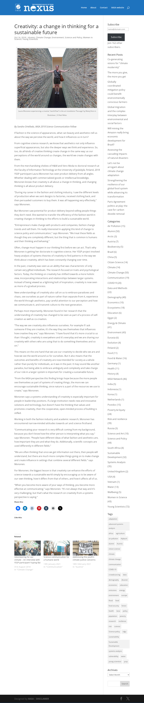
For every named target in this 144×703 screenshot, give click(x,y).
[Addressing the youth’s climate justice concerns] (86, 548)
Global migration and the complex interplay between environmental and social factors (118, 115)
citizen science (114, 549)
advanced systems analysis (116, 526)
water (123, 656)
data (125, 574)
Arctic (111, 236)
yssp (126, 661)
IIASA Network (115, 378)
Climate (112, 267)
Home (84, 8)
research (112, 621)
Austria (111, 241)
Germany (112, 363)
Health (111, 368)
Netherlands (114, 399)
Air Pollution (114, 226)
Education (113, 312)
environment (114, 595)
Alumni (31, 37)
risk (110, 626)
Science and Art (116, 433)
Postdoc (112, 404)
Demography (115, 297)
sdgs (124, 631)
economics (113, 585)
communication (115, 564)
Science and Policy (73, 37)
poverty (123, 616)
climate (111, 554)
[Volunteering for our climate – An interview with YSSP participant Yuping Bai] (27, 548)
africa (111, 533)
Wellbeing (113, 492)
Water (111, 486)
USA (110, 476)
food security (114, 606)
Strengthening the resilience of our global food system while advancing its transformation (118, 188)
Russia (111, 428)
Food (110, 353)
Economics (113, 302)
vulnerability (113, 656)
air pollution (113, 538)
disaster (125, 580)
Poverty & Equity (116, 409)
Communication (116, 277)
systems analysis (115, 651)
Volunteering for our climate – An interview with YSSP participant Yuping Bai (27, 560)
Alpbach (124, 538)
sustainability (114, 637)
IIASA (31, 698)
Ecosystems (114, 307)
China (111, 257)
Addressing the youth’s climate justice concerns (84, 558)
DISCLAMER (42, 698)
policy (125, 611)
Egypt (110, 317)
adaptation (113, 519)
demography (114, 580)
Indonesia (113, 389)
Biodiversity (114, 246)
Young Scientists (30, 39)
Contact (104, 8)
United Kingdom (116, 471)
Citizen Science (115, 262)
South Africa (114, 447)
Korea (111, 394)
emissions (113, 590)
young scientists (115, 661)
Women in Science (117, 497)
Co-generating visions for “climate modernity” (118, 63)
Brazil (110, 251)
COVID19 (112, 282)
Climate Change (43, 37)
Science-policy (114, 631)
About (93, 8)
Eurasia (111, 337)
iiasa (118, 611)
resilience (122, 621)
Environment (58, 37)
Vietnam (112, 481)
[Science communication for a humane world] (57, 548)
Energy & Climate (117, 323)
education (124, 585)
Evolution (113, 342)
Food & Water (115, 358)
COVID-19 (112, 569)
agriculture (120, 533)
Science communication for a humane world (56, 558)
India (110, 384)
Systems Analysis (117, 462)
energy (122, 590)
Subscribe (116, 37)
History (111, 373)
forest (124, 606)
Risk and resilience (117, 419)
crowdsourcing (114, 574)
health (111, 611)
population (113, 616)
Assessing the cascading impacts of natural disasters (118, 153)
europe (124, 595)
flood (111, 600)
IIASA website (117, 8)
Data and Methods (117, 288)
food (117, 600)
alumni (111, 543)
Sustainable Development (114, 644)
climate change (115, 559)
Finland (111, 347)
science (117, 626)
